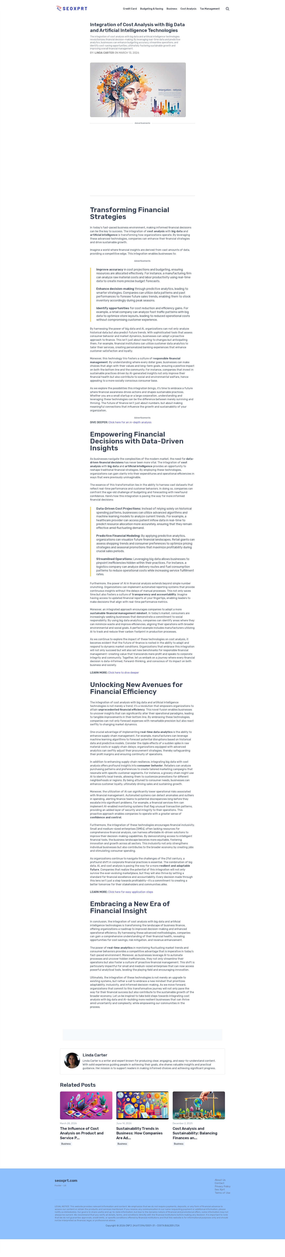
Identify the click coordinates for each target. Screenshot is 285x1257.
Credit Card (130, 8)
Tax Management (210, 8)
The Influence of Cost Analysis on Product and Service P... (82, 1133)
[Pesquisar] (227, 9)
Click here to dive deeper (123, 672)
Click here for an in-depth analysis (130, 422)
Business (172, 8)
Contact (219, 1183)
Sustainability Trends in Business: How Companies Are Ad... (139, 1133)
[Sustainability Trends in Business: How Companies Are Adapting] (142, 1118)
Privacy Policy (222, 1186)
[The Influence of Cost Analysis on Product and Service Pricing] (86, 1118)
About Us (220, 1180)
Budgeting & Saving (151, 8)
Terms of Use (222, 1192)
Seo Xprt (220, 1189)
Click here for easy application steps (130, 892)
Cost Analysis (188, 8)
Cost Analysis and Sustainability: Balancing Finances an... (195, 1133)
